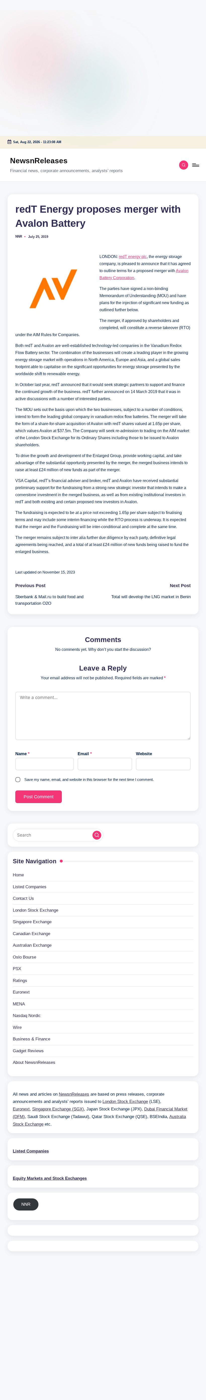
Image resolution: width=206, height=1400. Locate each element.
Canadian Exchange (31, 933)
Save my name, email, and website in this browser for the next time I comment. (89, 779)
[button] (96, 835)
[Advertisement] (31, 31)
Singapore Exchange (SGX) (58, 1109)
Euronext (21, 992)
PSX (17, 968)
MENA (19, 1004)
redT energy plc (133, 256)
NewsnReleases (39, 160)
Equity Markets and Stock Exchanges (50, 1178)
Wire (17, 1027)
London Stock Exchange (35, 910)
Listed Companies (29, 886)
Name (22, 753)
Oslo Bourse (24, 957)
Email (85, 753)
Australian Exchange (32, 945)
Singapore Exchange (32, 921)
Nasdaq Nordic (27, 1015)
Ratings (20, 980)
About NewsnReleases (34, 1062)
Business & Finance (31, 1039)
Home (18, 875)
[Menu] (195, 165)
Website (144, 753)
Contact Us (23, 898)
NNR (25, 1204)
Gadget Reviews (28, 1050)
